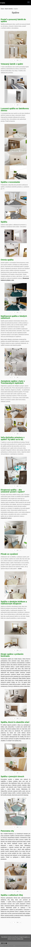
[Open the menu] (28, 2)
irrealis (20, 568)
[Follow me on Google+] (4, 943)
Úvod (2, 8)
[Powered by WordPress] (14, 945)
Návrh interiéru (9, 8)
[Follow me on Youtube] (6, 943)
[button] (15, 382)
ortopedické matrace (6, 518)
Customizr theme (25, 945)
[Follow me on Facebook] (2, 943)
